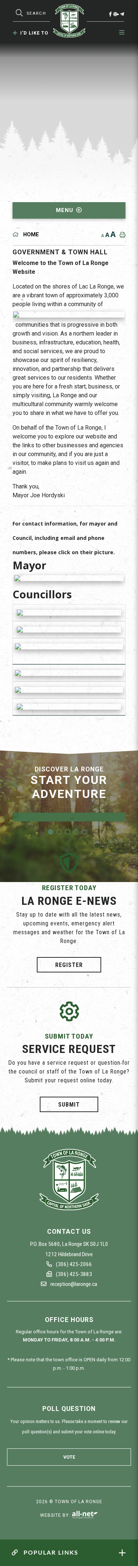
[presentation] (15, 784)
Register (69, 964)
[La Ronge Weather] (116, 14)
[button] (50, 832)
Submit (69, 1104)
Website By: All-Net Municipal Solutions (85, 1515)
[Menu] (122, 32)
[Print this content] (121, 234)
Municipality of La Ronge (69, 20)
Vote (69, 1457)
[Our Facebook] (110, 14)
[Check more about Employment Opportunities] (69, 817)
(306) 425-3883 (73, 1274)
